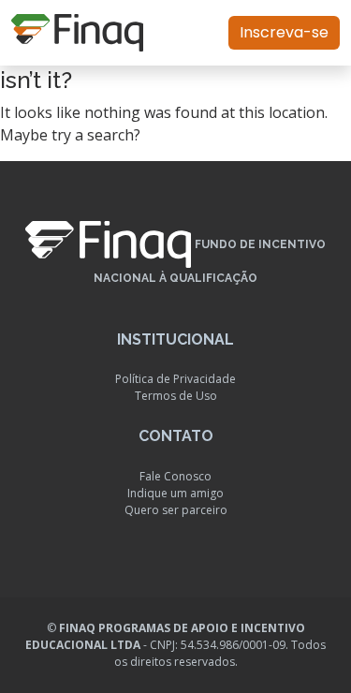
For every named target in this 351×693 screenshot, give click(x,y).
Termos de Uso (176, 396)
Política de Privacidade (175, 379)
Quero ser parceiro (175, 510)
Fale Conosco (175, 476)
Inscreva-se (284, 32)
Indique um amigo (175, 493)
